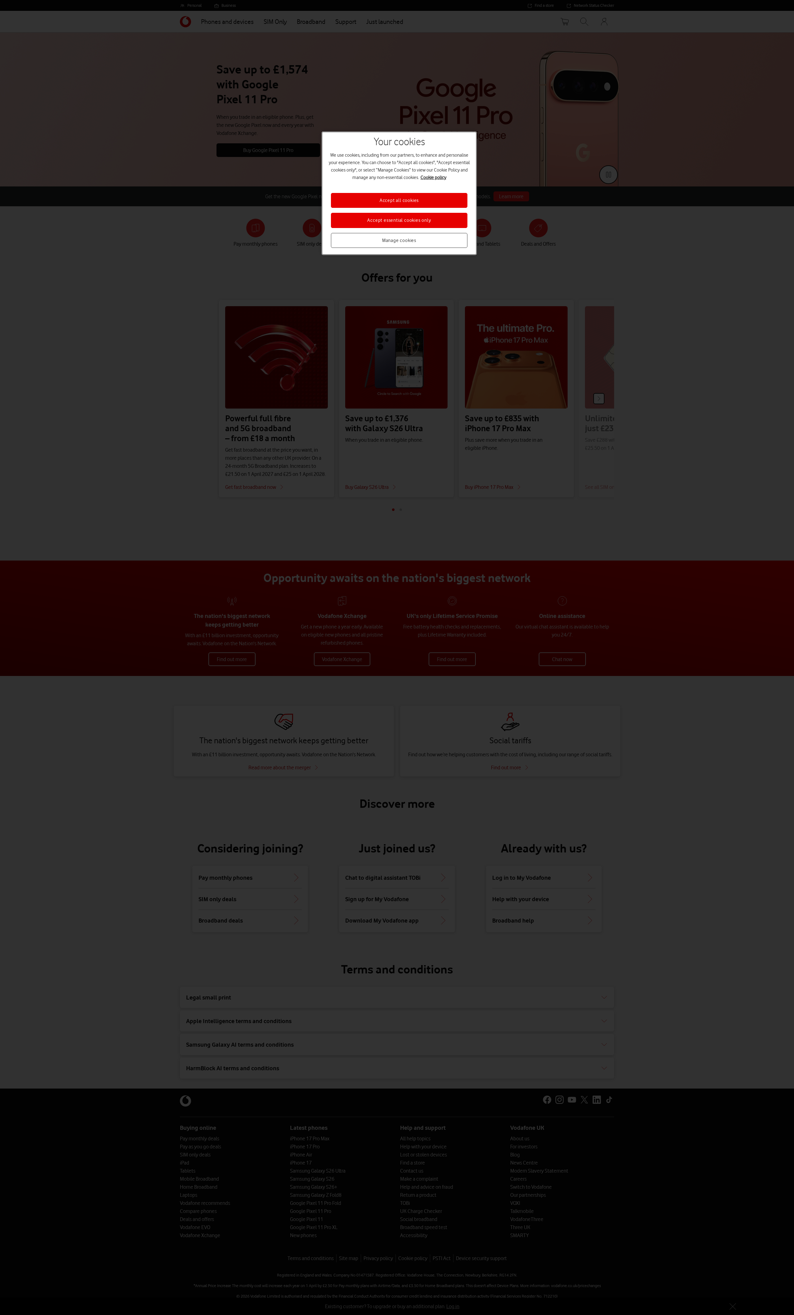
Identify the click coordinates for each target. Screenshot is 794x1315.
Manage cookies (399, 240)
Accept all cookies (399, 200)
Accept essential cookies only (399, 220)
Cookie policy (433, 177)
